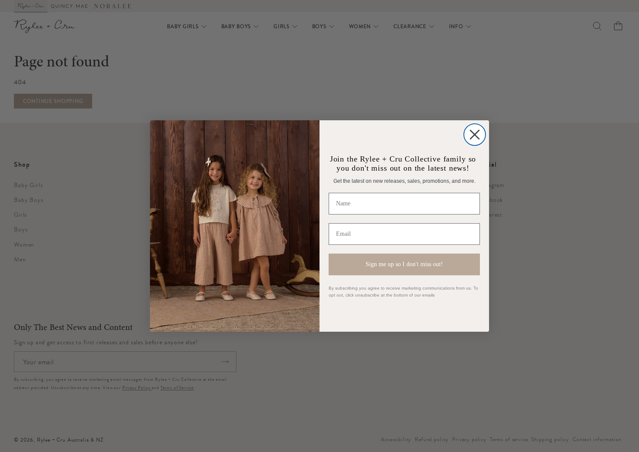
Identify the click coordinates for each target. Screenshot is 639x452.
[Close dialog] (475, 134)
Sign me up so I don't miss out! (404, 264)
